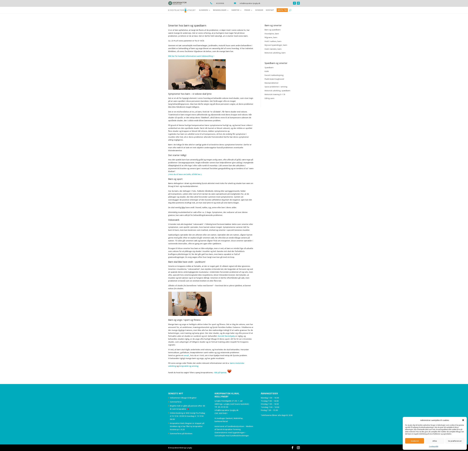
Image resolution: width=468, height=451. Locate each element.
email (186, 355)
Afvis (435, 441)
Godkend (415, 441)
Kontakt (270, 10)
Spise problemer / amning (276, 86)
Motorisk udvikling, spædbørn (277, 90)
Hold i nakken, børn (273, 41)
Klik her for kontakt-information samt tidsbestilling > (191, 56)
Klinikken (203, 10)
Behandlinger (219, 10)
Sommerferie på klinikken (181, 433)
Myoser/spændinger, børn (276, 45)
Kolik (267, 71)
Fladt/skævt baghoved (274, 79)
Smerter (235, 10)
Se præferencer (455, 441)
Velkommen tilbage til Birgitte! (183, 397)
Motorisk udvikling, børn (275, 52)
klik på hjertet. (220, 372)
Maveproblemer (271, 83)
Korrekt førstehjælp (226, 336)
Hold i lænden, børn (273, 49)
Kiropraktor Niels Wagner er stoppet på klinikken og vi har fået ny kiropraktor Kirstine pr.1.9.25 (187, 426)
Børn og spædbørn (273, 29)
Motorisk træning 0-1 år (275, 94)
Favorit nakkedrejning (274, 75)
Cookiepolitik (433, 446)
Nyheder (259, 10)
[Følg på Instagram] (298, 3)
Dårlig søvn (269, 98)
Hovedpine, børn (272, 33)
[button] (463, 420)
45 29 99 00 (223, 407)
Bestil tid (282, 10)
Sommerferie (175, 401)
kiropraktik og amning (188, 366)
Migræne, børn (271, 37)
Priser (247, 10)
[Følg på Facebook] (294, 3)
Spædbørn (269, 67)
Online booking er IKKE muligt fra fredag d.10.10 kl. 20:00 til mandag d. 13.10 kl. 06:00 (187, 416)
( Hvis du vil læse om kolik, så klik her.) (185, 174)
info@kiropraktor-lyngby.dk (226, 410)
